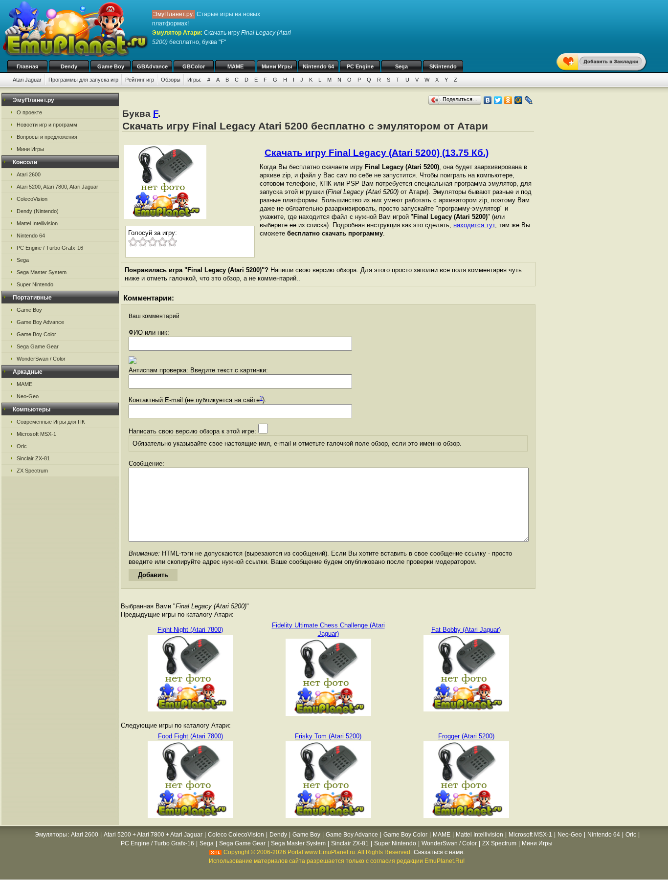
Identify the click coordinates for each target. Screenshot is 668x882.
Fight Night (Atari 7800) (190, 629)
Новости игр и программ (47, 125)
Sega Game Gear (38, 346)
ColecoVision (32, 199)
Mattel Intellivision (37, 223)
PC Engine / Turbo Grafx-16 (50, 248)
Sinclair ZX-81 (33, 458)
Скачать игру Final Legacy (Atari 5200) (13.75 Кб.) (377, 153)
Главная (27, 66)
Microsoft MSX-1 (36, 434)
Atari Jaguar (27, 80)
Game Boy (110, 66)
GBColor (193, 66)
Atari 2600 (29, 174)
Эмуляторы (51, 834)
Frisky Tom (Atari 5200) (328, 736)
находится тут (474, 225)
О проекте (29, 112)
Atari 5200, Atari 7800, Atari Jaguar (57, 187)
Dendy (69, 66)
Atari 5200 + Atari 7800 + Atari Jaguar (153, 834)
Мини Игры (277, 66)
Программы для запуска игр (83, 80)
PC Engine (360, 66)
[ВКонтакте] (488, 100)
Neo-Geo (28, 396)
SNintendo (443, 66)
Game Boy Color (36, 334)
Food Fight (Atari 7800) (190, 736)
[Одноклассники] (508, 100)
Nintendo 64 (318, 66)
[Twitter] (498, 100)
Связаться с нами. (439, 852)
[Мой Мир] (518, 100)
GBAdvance (152, 66)
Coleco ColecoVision (236, 834)
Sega (401, 66)
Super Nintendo (35, 284)
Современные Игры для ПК (51, 422)
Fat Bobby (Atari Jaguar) (466, 629)
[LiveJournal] (529, 100)
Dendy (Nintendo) (38, 211)
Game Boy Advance (40, 322)
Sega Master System (42, 272)
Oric (22, 446)
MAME (235, 66)
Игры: (194, 80)
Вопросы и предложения (47, 137)
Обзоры (170, 80)
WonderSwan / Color (41, 359)
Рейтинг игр (139, 80)
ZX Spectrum (32, 470)
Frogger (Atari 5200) (466, 736)
